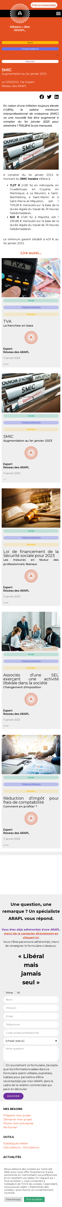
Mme (9, 992)
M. (18, 992)
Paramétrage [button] (13, 1199)
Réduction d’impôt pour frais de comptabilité (31, 800)
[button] (58, 13)
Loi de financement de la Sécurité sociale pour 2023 (31, 553)
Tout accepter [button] (34, 1199)
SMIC (8, 436)
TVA (7, 321)
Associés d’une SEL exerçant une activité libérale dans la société (31, 679)
